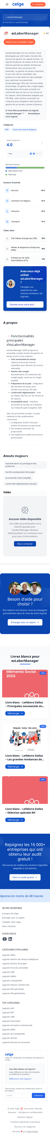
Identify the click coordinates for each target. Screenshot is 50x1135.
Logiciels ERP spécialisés (13, 989)
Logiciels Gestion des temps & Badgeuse (20, 959)
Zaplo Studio (32, 1131)
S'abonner (38, 1095)
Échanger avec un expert (23, 622)
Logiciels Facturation (11, 1021)
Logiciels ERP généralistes (13, 993)
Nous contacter (25, 543)
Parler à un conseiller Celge (19, 41)
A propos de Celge (10, 913)
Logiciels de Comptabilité (13, 1034)
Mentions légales (25, 1117)
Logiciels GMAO (9, 976)
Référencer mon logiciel (20, 1079)
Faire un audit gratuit (23, 877)
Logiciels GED (8, 1008)
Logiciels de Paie (9, 1038)
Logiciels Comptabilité (12, 980)
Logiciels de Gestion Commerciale (17, 1025)
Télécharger (13, 713)
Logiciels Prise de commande (15, 968)
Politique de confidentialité (30, 1112)
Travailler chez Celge (11, 922)
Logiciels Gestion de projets (14, 963)
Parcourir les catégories (25, 1126)
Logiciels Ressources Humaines (16, 1042)
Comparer (39, 4)
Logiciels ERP (8, 1012)
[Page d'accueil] (18, 4)
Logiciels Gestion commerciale (15, 985)
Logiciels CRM (8, 972)
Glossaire (12, 1112)
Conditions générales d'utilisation (25, 1122)
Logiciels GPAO (8, 955)
